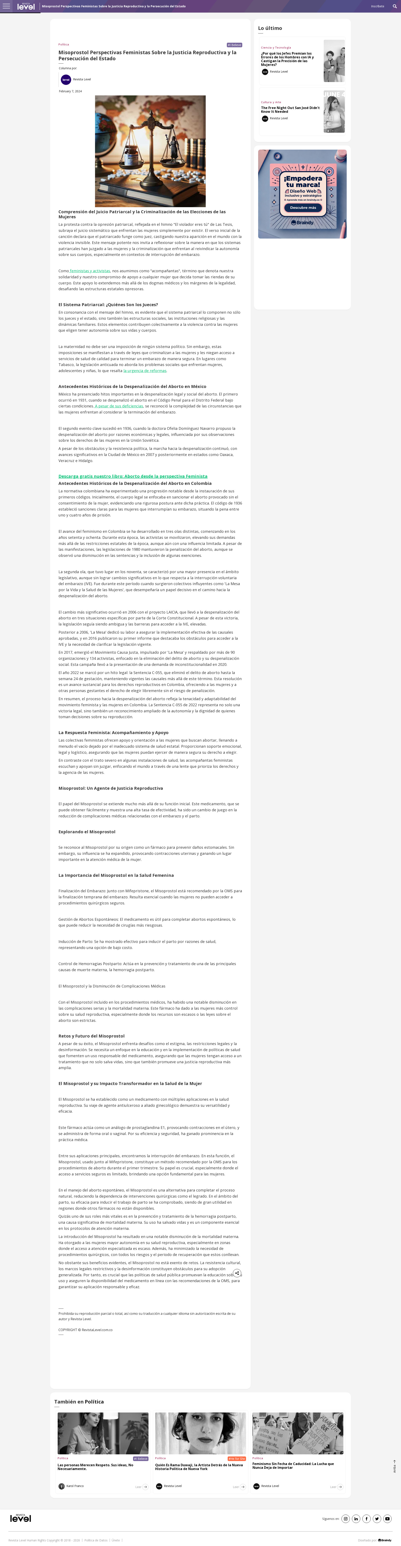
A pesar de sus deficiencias (118, 405)
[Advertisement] (302, 276)
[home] (26, 6)
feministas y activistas (89, 270)
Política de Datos (96, 1540)
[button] (6, 6)
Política (63, 44)
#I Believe (234, 45)
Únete (116, 1540)
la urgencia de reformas (144, 370)
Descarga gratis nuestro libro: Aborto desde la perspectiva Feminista (133, 476)
